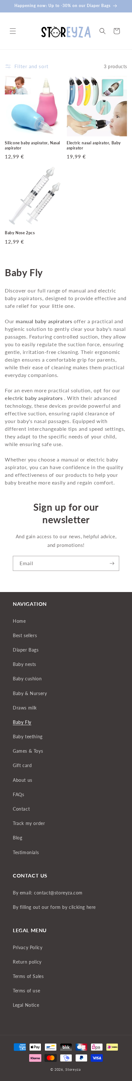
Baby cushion (27, 678)
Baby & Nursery (30, 693)
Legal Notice (26, 1005)
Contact (21, 809)
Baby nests (24, 664)
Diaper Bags (26, 650)
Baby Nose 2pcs (20, 232)
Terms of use (26, 990)
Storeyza (73, 1069)
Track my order (29, 823)
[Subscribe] (112, 563)
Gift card (22, 765)
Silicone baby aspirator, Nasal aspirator (32, 145)
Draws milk (25, 707)
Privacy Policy (27, 947)
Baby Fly (22, 722)
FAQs (18, 794)
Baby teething (28, 736)
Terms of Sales (28, 976)
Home (19, 621)
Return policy (27, 962)
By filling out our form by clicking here (54, 907)
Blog (17, 837)
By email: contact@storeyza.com (48, 892)
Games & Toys (28, 751)
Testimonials (26, 852)
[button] (13, 31)
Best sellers (25, 635)
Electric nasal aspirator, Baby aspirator (94, 145)
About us (22, 780)
